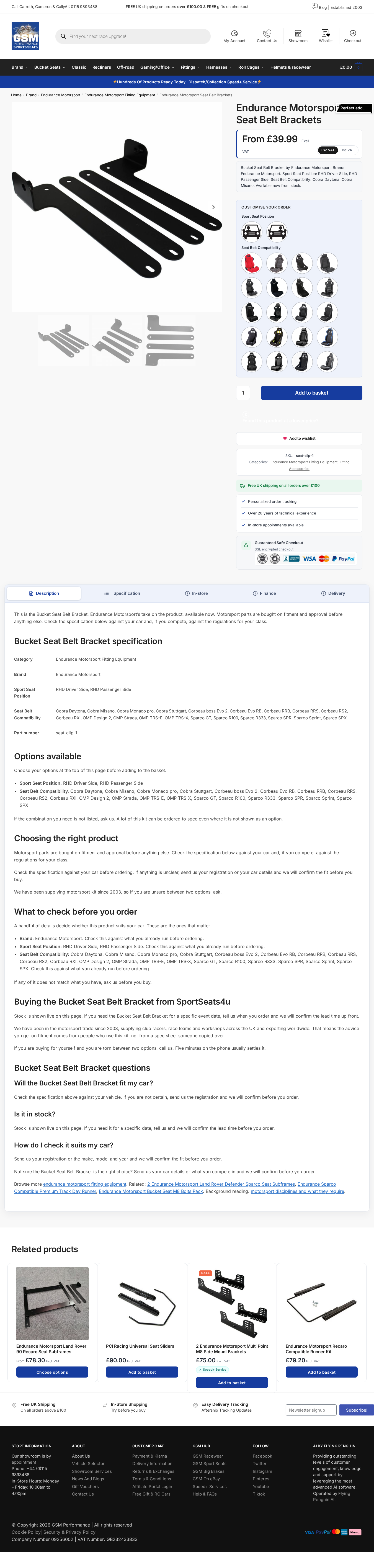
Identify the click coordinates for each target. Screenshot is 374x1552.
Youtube (261, 1486)
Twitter (260, 1463)
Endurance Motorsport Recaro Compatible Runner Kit (316, 1348)
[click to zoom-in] (117, 207)
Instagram (262, 1471)
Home (16, 95)
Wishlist (326, 40)
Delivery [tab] (336, 593)
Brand (31, 95)
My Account (234, 40)
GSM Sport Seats (209, 1463)
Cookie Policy (26, 1532)
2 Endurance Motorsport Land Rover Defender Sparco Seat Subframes (221, 1184)
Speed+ (235, 81)
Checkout (353, 40)
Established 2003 (346, 7)
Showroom (298, 40)
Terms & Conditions (151, 1478)
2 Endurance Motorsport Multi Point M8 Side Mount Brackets (232, 1348)
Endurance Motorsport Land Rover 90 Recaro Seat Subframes (51, 1348)
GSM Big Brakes (209, 1471)
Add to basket (311, 393)
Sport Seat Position (257, 216)
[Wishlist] (90, 1270)
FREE (212, 6)
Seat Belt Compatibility (261, 247)
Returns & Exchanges (153, 1471)
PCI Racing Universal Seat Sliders (140, 1345)
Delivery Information (152, 1463)
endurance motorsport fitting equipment (84, 1184)
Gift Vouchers (85, 1486)
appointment (24, 1462)
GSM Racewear (208, 1456)
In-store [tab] (200, 593)
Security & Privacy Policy (69, 1532)
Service (250, 81)
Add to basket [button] (142, 1372)
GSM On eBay (206, 1478)
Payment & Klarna (149, 1456)
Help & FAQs (205, 1494)
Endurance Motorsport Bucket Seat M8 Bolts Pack (151, 1191)
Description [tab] (47, 593)
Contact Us (267, 40)
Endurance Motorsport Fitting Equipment (119, 95)
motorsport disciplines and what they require (297, 1191)
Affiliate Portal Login (152, 1486)
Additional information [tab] (122, 593)
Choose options (52, 1372)
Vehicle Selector (88, 1463)
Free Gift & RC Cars (151, 1494)
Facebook (262, 1456)
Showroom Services (92, 1471)
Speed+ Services (210, 1486)
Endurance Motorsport (60, 95)
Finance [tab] (268, 593)
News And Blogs (88, 1478)
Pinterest (262, 1478)
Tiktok (259, 1494)
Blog (323, 7)
